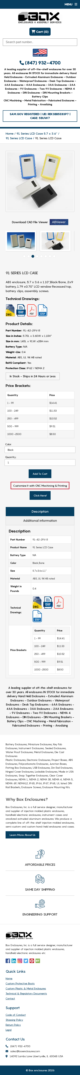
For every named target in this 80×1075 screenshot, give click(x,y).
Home (10, 133)
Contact (10, 998)
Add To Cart (40, 473)
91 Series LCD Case (19, 138)
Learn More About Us (22, 834)
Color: (8, 444)
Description (40, 511)
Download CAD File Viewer (30, 222)
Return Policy (13, 1024)
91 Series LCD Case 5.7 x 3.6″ (36, 133)
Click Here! (40, 495)
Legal (9, 1029)
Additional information (40, 520)
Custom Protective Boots (20, 983)
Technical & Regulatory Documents (26, 993)
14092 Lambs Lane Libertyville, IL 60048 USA (36, 1056)
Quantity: (10, 457)
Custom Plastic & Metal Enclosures (26, 988)
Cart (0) (42, 32)
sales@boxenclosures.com (25, 1051)
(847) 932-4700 (42, 63)
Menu (68, 4)
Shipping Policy (14, 1019)
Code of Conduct (16, 1014)
